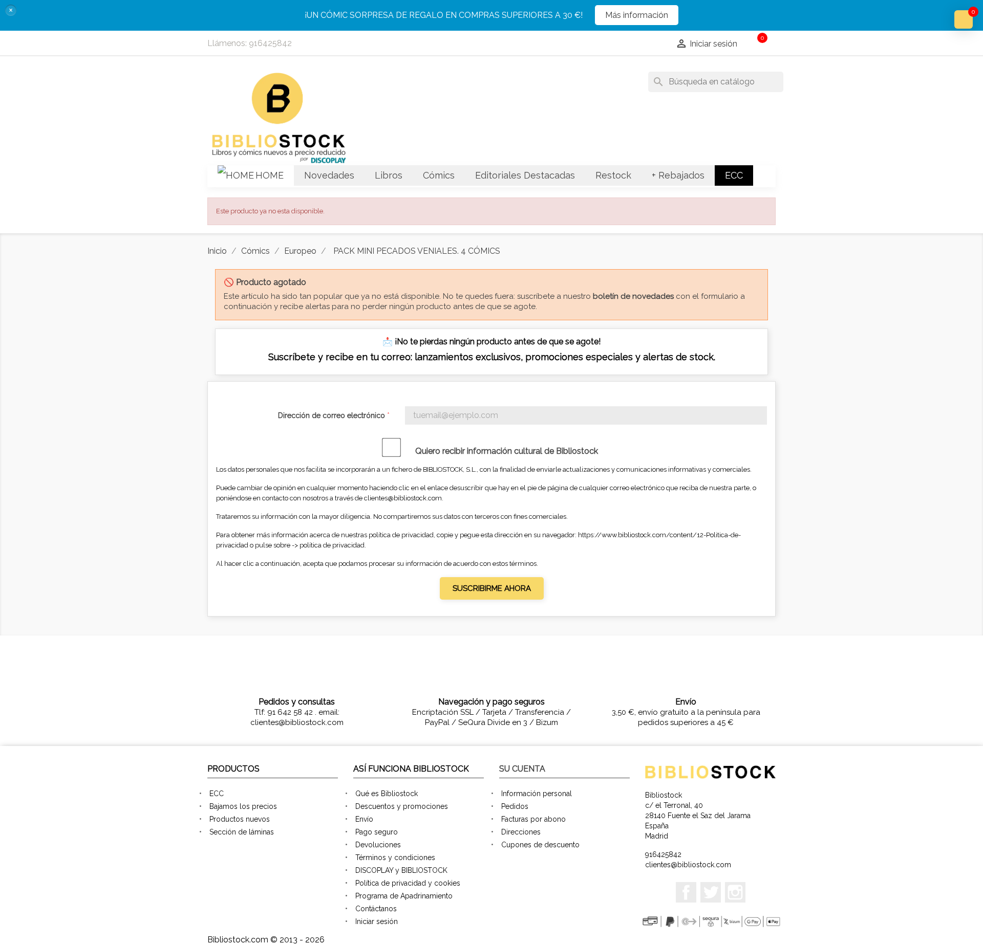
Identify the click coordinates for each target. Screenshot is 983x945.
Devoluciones (378, 845)
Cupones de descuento (540, 845)
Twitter (710, 892)
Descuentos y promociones (401, 806)
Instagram (735, 892)
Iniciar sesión (376, 921)
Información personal (536, 793)
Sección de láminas (241, 832)
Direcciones (521, 832)
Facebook (686, 892)
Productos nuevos (239, 819)
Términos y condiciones (395, 857)
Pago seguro (376, 832)
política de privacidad (332, 545)
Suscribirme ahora (492, 588)
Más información (636, 15)
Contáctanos (376, 909)
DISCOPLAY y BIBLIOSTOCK (401, 870)
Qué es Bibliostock (386, 793)
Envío (364, 819)
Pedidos (514, 806)
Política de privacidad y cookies (407, 883)
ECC (216, 793)
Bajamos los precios (243, 806)
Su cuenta (522, 769)
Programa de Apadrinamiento (404, 896)
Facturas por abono (533, 819)
